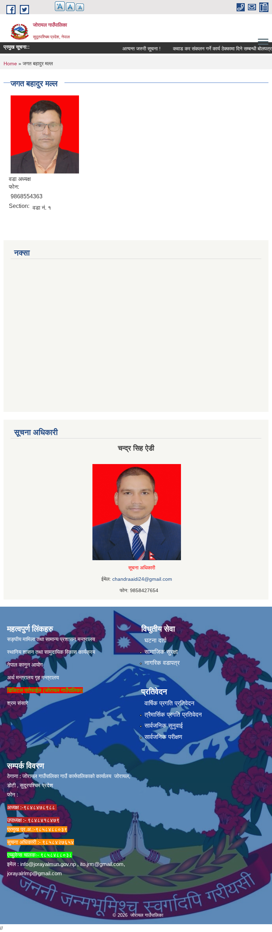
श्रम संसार (17, 703)
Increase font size (60, 6)
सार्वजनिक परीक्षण (163, 737)
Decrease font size (80, 7)
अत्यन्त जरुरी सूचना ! (132, 48)
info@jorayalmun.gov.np (48, 864)
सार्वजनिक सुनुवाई (163, 725)
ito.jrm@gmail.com (102, 864)
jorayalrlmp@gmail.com (34, 873)
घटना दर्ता (155, 640)
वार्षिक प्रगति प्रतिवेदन (169, 703)
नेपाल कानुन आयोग (25, 665)
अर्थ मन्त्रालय (20, 677)
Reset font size (70, 6)
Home (10, 63)
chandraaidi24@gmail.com (142, 579)
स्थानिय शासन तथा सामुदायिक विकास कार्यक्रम (51, 652)
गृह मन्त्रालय (47, 677)
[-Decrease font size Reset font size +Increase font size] (66, 10)
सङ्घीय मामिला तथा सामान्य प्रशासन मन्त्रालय (51, 639)
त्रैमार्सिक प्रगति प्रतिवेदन (173, 714)
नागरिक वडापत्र (162, 663)
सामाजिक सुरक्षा (161, 652)
